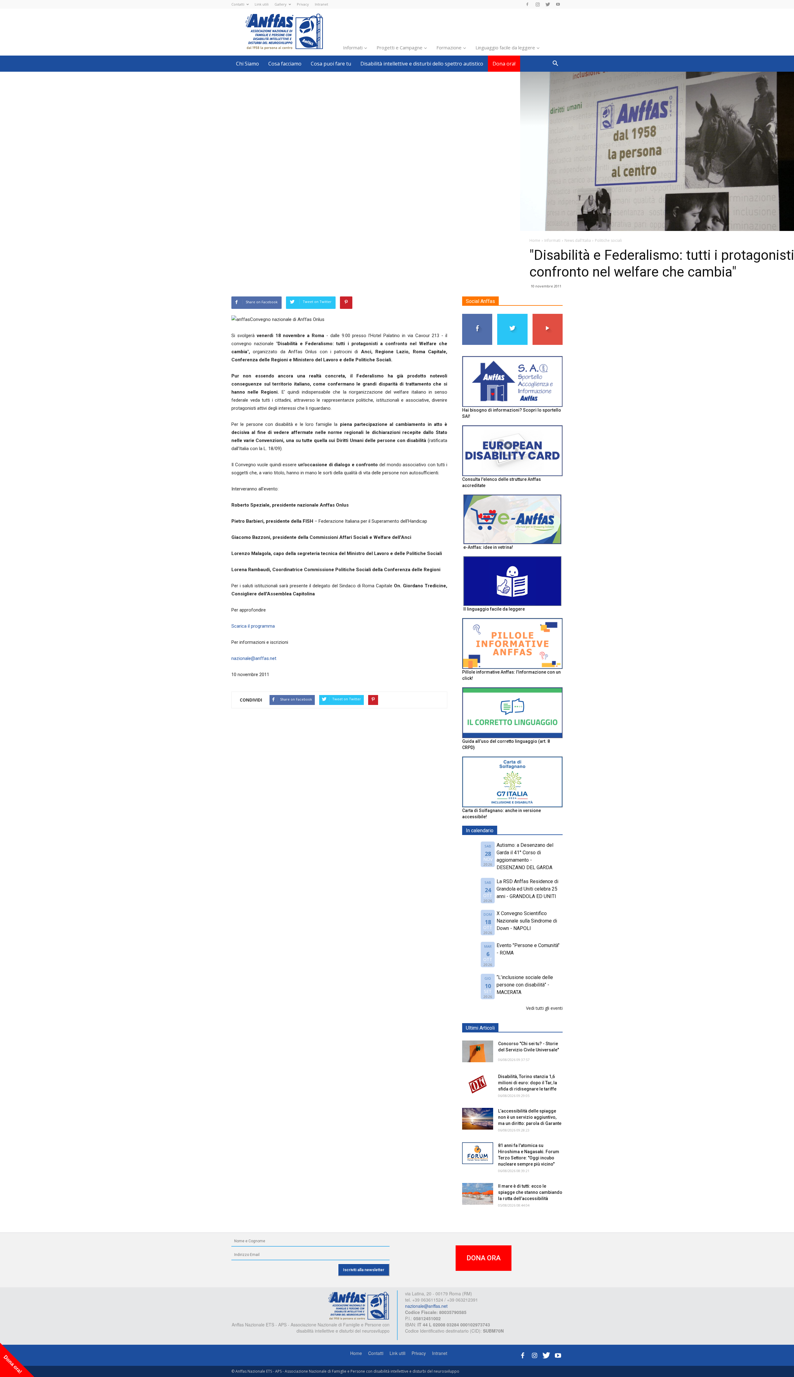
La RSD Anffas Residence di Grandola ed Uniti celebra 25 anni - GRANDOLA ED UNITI (527, 888)
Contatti (237, 4)
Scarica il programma (253, 626)
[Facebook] (527, 4)
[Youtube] (558, 4)
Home (356, 1353)
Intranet (321, 4)
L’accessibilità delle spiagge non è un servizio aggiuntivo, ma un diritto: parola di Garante (529, 1117)
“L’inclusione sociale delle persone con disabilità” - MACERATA (525, 984)
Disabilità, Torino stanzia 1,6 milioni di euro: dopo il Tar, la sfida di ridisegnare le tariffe (527, 1082)
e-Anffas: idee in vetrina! (488, 547)
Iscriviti (547, 316)
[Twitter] (547, 4)
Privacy (303, 4)
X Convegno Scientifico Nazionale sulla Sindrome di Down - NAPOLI (527, 920)
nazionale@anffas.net (253, 658)
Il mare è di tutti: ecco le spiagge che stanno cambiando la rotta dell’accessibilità (530, 1192)
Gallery (280, 4)
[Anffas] (359, 1305)
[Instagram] (537, 4)
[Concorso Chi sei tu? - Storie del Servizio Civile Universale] (477, 1051)
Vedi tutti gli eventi (544, 1008)
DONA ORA (483, 1258)
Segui (477, 316)
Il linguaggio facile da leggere (494, 609)
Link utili (262, 4)
